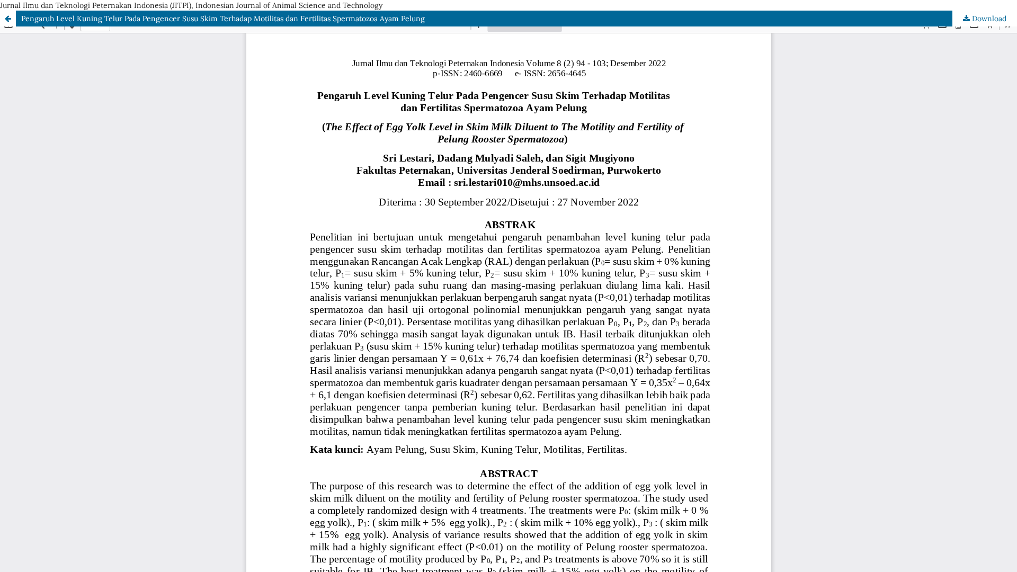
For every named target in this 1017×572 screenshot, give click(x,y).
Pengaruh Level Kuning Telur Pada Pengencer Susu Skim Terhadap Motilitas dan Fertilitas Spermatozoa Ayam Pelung (223, 18)
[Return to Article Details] (8, 18)
